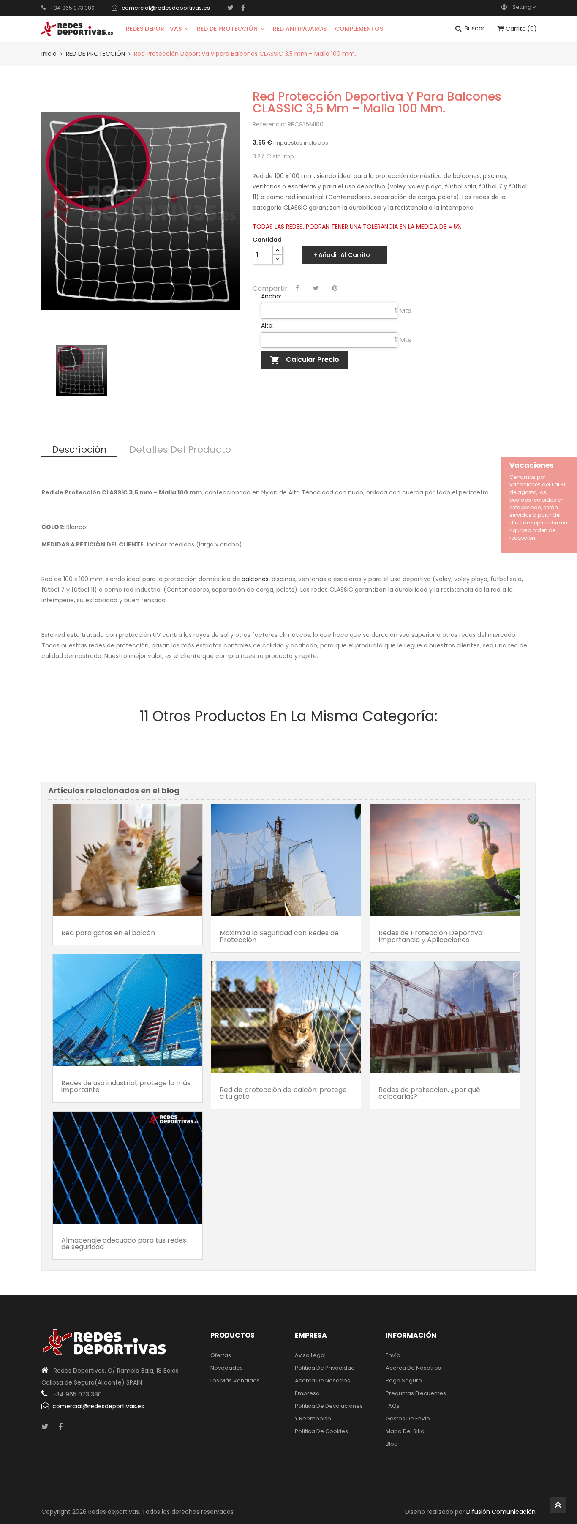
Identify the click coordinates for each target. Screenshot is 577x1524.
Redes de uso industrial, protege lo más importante (126, 1086)
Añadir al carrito (344, 255)
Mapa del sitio (405, 1431)
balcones (255, 579)
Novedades (226, 1368)
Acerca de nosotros (322, 1381)
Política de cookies (321, 1431)
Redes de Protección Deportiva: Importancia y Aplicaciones (431, 936)
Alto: (267, 325)
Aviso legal (310, 1355)
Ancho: (271, 296)
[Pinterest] (335, 288)
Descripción (79, 450)
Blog (392, 1444)
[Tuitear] (315, 288)
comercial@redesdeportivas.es (166, 8)
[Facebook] (243, 7)
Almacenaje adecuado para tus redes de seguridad (123, 1243)
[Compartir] (297, 288)
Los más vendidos (235, 1381)
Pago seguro (404, 1381)
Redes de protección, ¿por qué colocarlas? (429, 1093)
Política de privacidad (325, 1368)
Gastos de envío (408, 1419)
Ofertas (220, 1355)
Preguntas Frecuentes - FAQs (418, 1399)
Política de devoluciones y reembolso (329, 1412)
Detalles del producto (180, 450)
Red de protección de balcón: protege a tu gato (283, 1093)
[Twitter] (230, 7)
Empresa (307, 1393)
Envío (393, 1355)
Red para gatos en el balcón (108, 933)
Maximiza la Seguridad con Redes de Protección (279, 936)
